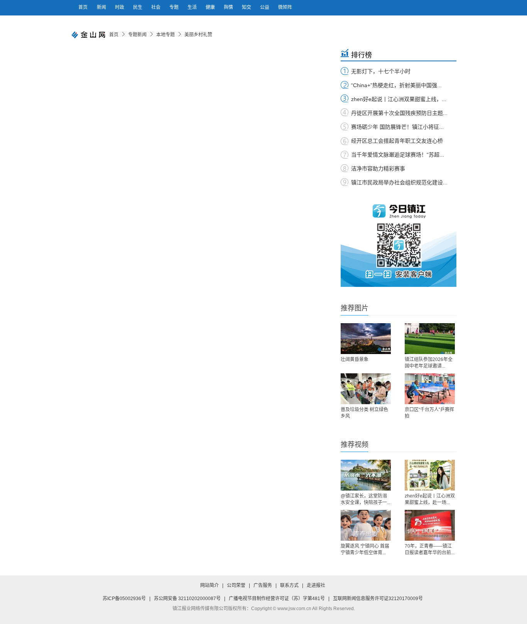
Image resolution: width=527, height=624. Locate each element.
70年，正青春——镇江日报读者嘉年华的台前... (429, 549)
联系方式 (289, 585)
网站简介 (209, 585)
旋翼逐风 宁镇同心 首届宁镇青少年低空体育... (365, 549)
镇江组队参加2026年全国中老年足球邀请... (429, 363)
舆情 (229, 7)
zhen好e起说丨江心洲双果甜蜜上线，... (398, 99)
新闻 (102, 7)
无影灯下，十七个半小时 (380, 71)
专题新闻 (137, 34)
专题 (174, 7)
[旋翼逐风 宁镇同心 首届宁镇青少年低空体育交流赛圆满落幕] (366, 525)
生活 (192, 7)
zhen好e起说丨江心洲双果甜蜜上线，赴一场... (430, 499)
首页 (83, 7)
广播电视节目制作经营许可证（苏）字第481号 (277, 598)
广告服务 (262, 585)
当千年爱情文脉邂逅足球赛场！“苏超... (397, 155)
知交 (247, 7)
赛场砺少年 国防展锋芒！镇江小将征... (397, 127)
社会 (156, 7)
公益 (265, 7)
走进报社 (316, 585)
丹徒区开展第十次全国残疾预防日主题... (399, 113)
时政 (120, 7)
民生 (138, 7)
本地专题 (165, 34)
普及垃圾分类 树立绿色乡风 (364, 413)
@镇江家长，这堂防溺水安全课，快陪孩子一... (365, 499)
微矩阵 (285, 7)
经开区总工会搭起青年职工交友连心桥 (397, 141)
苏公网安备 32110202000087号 (187, 598)
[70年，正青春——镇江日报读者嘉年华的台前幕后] (430, 525)
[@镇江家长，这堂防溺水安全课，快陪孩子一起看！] (366, 475)
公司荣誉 (236, 585)
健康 (211, 7)
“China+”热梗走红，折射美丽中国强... (396, 85)
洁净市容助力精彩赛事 (378, 168)
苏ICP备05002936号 (124, 598)
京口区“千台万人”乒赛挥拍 (429, 413)
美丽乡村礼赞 (198, 34)
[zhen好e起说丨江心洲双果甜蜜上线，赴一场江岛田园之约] (430, 475)
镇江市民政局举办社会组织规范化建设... (399, 182)
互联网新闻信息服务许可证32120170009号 (378, 598)
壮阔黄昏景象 (354, 359)
